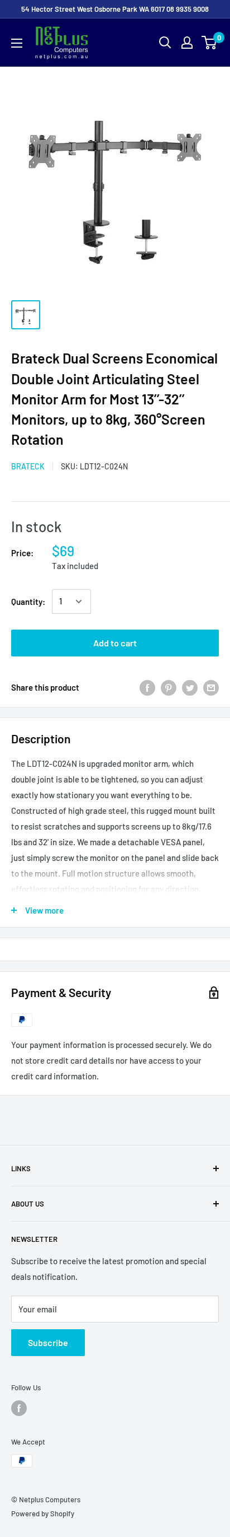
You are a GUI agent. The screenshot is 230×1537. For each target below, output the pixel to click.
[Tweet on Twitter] (190, 687)
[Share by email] (211, 687)
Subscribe (48, 1342)
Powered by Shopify (42, 1513)
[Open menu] (16, 43)
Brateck (28, 466)
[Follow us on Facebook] (19, 1408)
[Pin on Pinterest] (168, 687)
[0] (210, 42)
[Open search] (165, 42)
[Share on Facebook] (147, 687)
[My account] (187, 42)
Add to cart (115, 642)
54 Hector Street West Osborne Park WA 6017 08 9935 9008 (115, 8)
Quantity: (28, 602)
